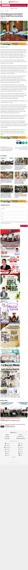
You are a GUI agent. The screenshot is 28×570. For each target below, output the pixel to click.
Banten (1, 418)
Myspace (21, 451)
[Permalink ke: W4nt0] (1, 18)
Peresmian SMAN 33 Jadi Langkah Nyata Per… (10, 420)
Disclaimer (7, 438)
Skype (8, 453)
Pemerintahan (17, 418)
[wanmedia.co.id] (14, 1)
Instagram (8, 449)
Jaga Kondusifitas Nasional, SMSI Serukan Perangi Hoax (21, 148)
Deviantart (8, 451)
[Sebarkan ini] (17, 143)
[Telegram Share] (23, 143)
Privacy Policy (20, 436)
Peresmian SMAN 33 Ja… (10, 426)
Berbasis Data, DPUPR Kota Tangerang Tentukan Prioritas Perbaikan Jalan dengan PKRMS (20, 167)
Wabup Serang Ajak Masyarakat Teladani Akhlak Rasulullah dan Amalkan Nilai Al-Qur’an (21, 195)
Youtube (21, 453)
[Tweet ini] (20, 143)
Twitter (21, 443)
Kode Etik (7, 436)
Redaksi (7, 434)
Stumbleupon (8, 447)
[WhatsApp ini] (26, 143)
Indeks (20, 434)
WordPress (21, 447)
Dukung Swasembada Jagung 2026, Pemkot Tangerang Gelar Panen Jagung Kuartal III (6, 181)
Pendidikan (2, 419)
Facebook (8, 443)
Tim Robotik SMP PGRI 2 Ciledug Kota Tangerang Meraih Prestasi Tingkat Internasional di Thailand (5, 195)
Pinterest (8, 445)
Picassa (8, 455)
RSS (14, 457)
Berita (5, 418)
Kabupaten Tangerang (10, 418)
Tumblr (21, 445)
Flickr (21, 455)
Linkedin (21, 449)
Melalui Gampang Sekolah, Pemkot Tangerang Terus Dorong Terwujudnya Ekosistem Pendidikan (20, 181)
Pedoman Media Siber (20, 438)
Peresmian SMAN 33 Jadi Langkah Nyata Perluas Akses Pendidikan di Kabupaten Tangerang (6, 167)
